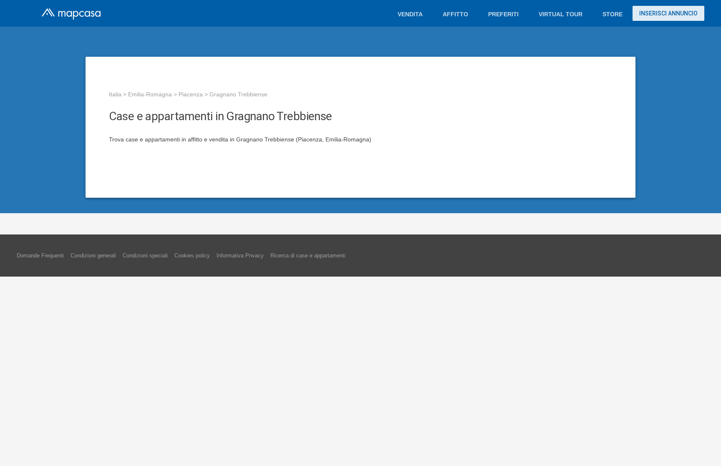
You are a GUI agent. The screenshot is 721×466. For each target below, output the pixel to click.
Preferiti (503, 14)
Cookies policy (192, 255)
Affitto (455, 14)
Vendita (410, 14)
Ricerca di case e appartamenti (307, 255)
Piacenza (191, 94)
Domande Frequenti (40, 255)
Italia (115, 94)
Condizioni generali (93, 255)
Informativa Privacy (240, 255)
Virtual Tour (560, 14)
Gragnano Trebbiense (238, 94)
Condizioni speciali (145, 255)
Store (613, 14)
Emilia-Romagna (150, 94)
